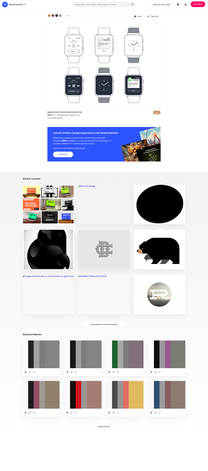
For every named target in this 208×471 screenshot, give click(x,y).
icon (156, 112)
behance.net (85, 311)
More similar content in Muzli (104, 324)
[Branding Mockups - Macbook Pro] (48, 204)
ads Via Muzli (75, 218)
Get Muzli (198, 4)
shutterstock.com (33, 311)
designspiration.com (90, 220)
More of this (104, 426)
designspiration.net (145, 220)
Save (139, 16)
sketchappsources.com (69, 115)
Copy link (154, 16)
